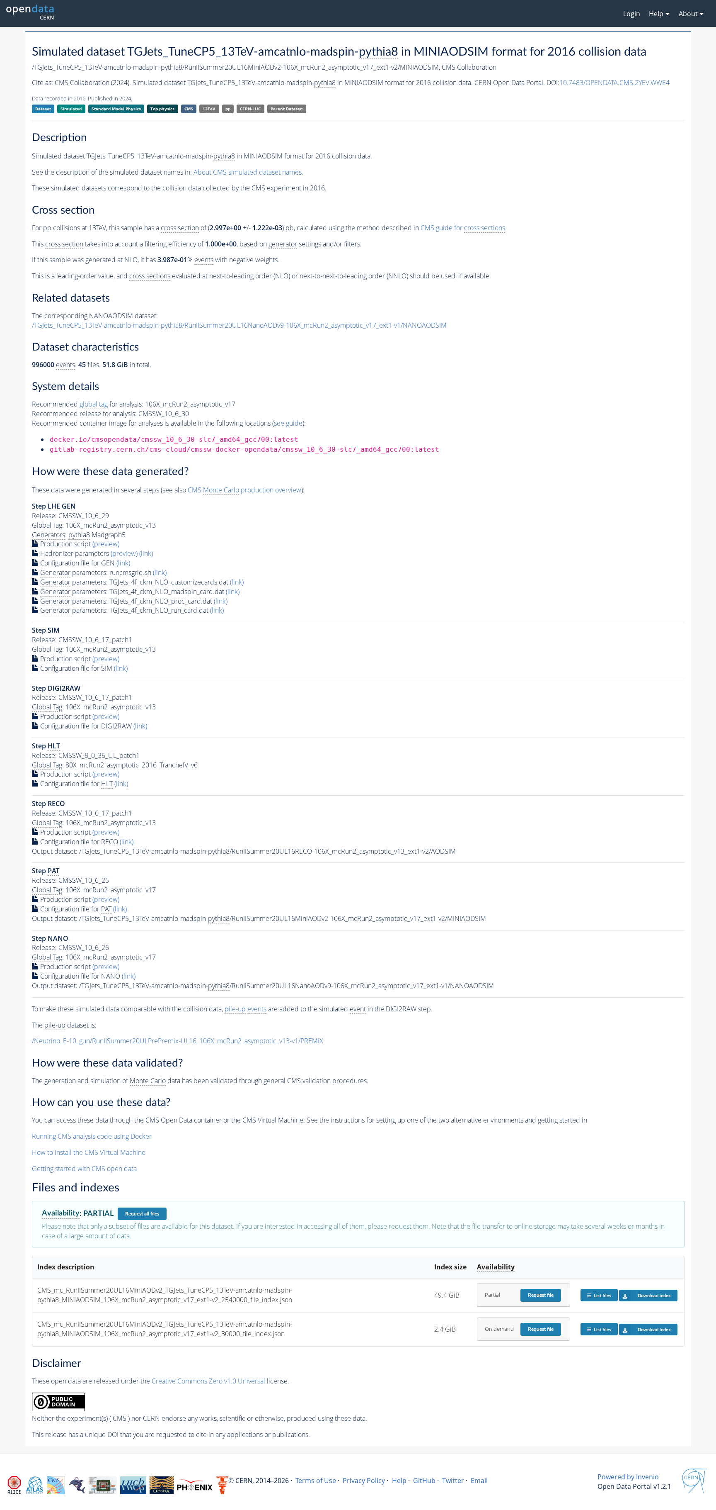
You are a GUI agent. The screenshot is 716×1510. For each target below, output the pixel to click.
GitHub (424, 1480)
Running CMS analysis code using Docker (92, 1136)
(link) (146, 553)
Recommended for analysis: (87, 404)
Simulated (71, 109)
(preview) (105, 543)
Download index (654, 1295)
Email (479, 1480)
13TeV (209, 109)
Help (399, 1480)
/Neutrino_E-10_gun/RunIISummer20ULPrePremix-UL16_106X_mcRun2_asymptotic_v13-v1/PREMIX (177, 1040)
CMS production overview (244, 489)
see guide (288, 423)
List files (602, 1295)
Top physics (162, 109)
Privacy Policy (364, 1480)
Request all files (142, 1213)
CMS (188, 109)
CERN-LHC (250, 109)
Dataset (43, 109)
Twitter (453, 1480)
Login (631, 13)
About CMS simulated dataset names (248, 172)
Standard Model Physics (116, 109)
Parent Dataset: (287, 109)
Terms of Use (315, 1480)
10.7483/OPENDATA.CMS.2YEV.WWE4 (614, 82)
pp (227, 109)
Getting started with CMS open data (84, 1168)
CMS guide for (463, 227)
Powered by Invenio (628, 1476)
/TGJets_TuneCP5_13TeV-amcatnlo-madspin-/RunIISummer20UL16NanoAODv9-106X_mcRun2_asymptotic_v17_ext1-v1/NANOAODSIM (239, 325)
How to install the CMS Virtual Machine (88, 1152)
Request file (541, 1295)
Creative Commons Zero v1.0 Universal (208, 1381)
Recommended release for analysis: (84, 413)
